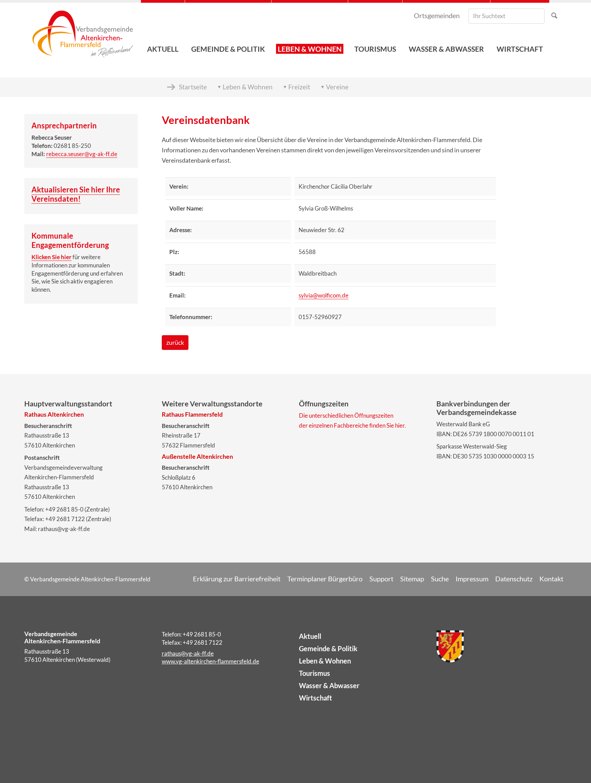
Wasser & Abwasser (329, 685)
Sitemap (412, 578)
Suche (440, 578)
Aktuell (310, 636)
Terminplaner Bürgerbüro (325, 578)
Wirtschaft (315, 698)
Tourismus (314, 673)
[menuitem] (163, 31)
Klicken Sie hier (51, 257)
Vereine (337, 87)
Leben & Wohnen (248, 87)
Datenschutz (514, 578)
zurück (175, 342)
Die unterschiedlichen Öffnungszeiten (346, 415)
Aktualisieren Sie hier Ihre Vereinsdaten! (75, 194)
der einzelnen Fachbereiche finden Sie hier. (352, 425)
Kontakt (551, 578)
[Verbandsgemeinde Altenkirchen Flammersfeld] (82, 31)
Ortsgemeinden (437, 15)
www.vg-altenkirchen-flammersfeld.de (210, 661)
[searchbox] (506, 16)
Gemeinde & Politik (328, 648)
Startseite (193, 87)
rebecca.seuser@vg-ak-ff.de (81, 153)
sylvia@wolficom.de (324, 295)
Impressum (472, 578)
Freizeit (299, 87)
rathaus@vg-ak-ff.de (188, 653)
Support (381, 578)
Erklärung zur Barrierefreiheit (236, 578)
